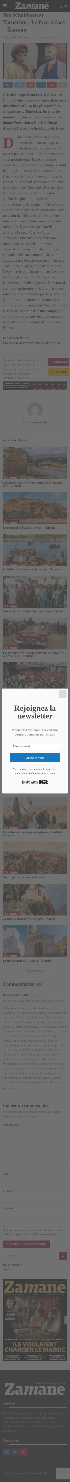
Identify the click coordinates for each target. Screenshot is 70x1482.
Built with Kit (35, 782)
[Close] (62, 694)
